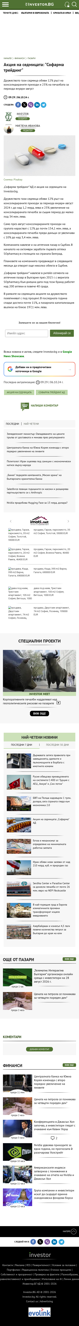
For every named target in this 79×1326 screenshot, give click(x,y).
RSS (28, 1265)
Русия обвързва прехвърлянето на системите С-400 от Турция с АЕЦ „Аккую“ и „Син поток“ (51, 780)
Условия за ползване (64, 1265)
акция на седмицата (19, 392)
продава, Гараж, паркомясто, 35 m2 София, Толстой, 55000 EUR (52, 531)
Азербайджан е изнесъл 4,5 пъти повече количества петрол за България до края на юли (51, 929)
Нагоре (67, 1231)
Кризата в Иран (62, 13)
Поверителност (41, 1265)
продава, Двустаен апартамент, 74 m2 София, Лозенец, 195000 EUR (52, 611)
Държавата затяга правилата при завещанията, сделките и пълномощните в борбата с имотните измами (51, 760)
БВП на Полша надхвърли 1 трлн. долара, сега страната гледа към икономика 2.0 (52, 801)
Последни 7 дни (21, 744)
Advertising (46, 1301)
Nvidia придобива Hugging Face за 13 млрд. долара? (37, 502)
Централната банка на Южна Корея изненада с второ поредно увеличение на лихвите (38, 449)
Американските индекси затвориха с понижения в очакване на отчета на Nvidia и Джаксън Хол (54, 1173)
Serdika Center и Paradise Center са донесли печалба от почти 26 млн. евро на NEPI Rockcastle (51, 887)
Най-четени (31, 423)
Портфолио (13, 1269)
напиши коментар (44, 405)
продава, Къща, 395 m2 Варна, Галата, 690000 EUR (50, 570)
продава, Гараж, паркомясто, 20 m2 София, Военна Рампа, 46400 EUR (52, 552)
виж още (69, 959)
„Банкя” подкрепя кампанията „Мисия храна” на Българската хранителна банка (34, 476)
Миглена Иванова (27, 126)
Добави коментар (39, 1049)
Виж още (39, 713)
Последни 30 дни (57, 744)
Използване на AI (52, 1279)
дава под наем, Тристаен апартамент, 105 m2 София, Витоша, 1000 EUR (49, 591)
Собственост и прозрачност (17, 1274)
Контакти (7, 1265)
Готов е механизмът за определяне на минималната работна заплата (49, 844)
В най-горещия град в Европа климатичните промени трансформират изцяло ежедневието (50, 910)
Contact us (32, 1301)
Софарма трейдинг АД (52, 392)
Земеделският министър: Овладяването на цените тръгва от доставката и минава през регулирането (36, 435)
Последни (12, 423)
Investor (23, 114)
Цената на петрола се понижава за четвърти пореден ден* (55, 995)
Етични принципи (61, 1269)
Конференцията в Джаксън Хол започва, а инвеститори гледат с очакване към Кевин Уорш (54, 1125)
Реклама (19, 1265)
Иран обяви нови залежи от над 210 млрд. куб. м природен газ (51, 863)
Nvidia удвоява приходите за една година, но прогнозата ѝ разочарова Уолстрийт (53, 1148)
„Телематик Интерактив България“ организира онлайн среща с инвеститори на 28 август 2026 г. (53, 975)
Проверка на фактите (47, 1274)
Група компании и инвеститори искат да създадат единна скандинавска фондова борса (54, 1194)
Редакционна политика (35, 1269)
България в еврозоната (35, 13)
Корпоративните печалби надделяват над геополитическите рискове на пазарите (30, 701)
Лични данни (71, 1279)
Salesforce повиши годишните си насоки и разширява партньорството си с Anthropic (37, 490)
